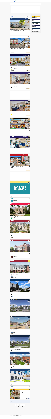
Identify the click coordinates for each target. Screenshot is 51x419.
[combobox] (17, 4)
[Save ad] (29, 30)
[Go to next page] (24, 405)
